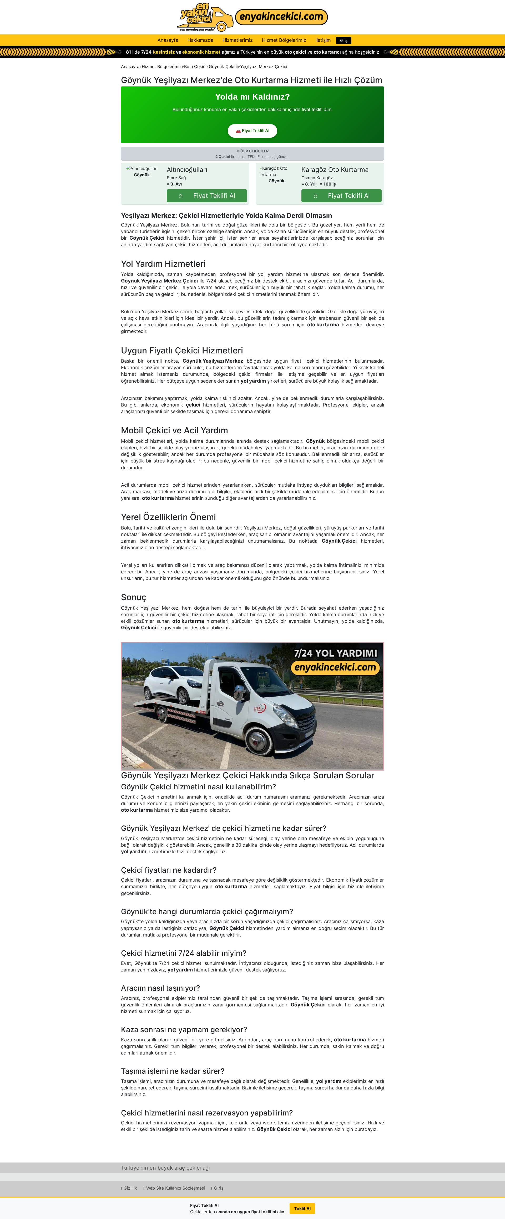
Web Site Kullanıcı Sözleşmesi (175, 1188)
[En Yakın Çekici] (252, 17)
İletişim (323, 40)
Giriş (343, 40)
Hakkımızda (200, 40)
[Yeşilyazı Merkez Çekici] (252, 706)
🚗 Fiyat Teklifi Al (252, 130)
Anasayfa (168, 40)
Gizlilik (130, 1188)
